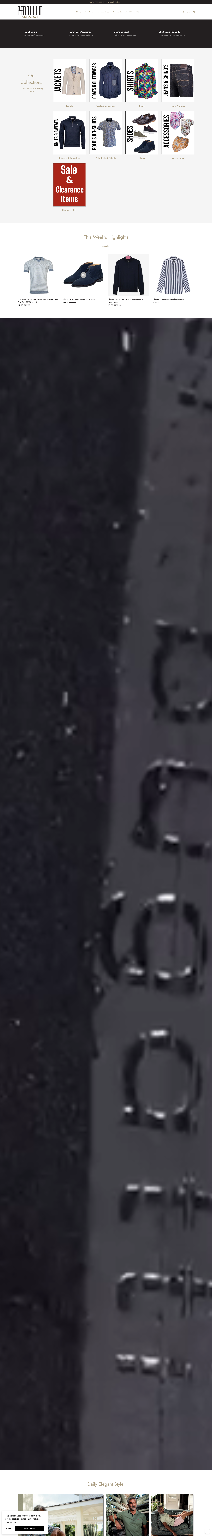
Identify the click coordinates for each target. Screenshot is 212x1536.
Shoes (142, 158)
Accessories (178, 158)
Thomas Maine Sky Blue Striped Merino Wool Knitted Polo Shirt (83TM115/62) (38, 300)
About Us (128, 12)
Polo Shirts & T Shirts (106, 158)
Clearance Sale (69, 210)
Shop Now (89, 12)
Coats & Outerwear (105, 106)
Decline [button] (8, 1528)
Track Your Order (103, 12)
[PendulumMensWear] (30, 11)
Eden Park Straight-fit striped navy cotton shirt (170, 299)
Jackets (69, 106)
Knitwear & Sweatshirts (69, 158)
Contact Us (117, 12)
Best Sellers (106, 246)
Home (78, 12)
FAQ (137, 12)
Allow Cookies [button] (29, 1528)
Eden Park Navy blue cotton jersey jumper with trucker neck (126, 300)
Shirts (141, 106)
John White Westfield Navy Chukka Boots (79, 299)
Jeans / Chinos (178, 106)
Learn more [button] (11, 1522)
